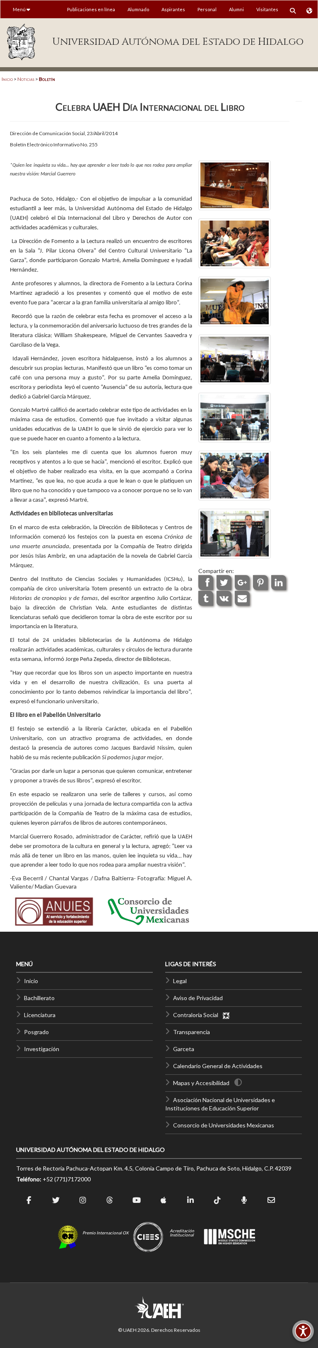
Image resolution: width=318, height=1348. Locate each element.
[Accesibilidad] (303, 1331)
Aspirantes (173, 9)
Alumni (236, 9)
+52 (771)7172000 (67, 1179)
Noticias (25, 79)
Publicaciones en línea (91, 9)
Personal (207, 9)
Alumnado (138, 9)
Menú (19, 9)
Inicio (7, 79)
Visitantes (267, 9)
